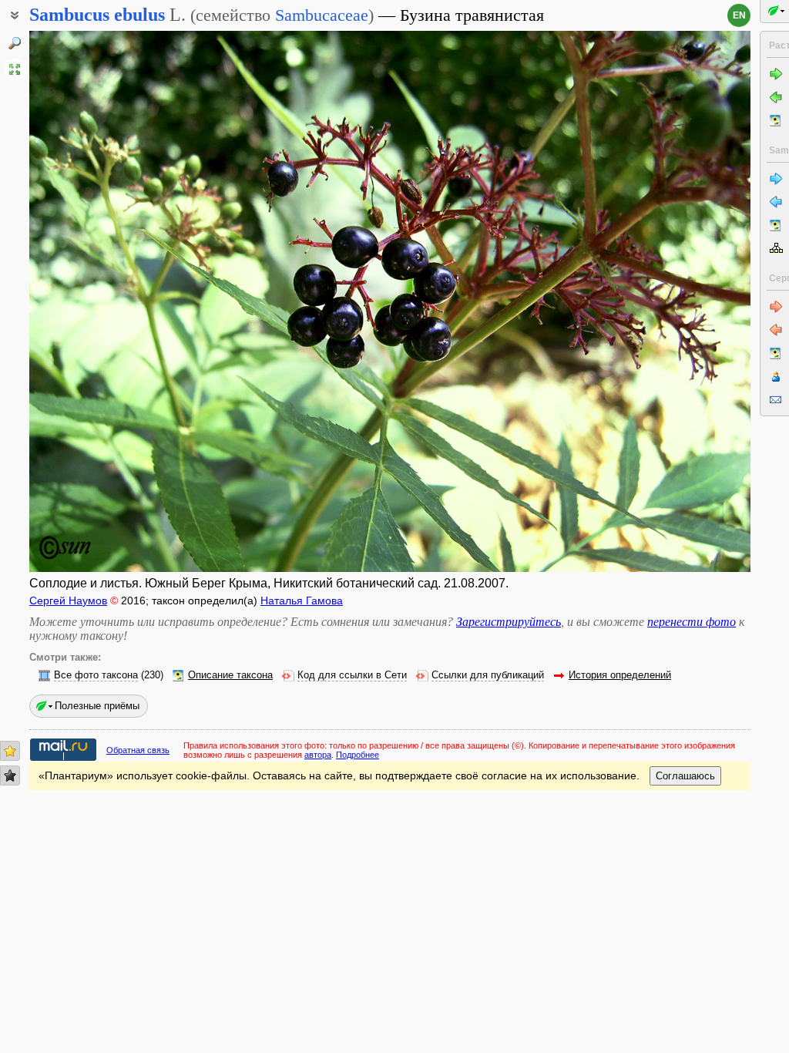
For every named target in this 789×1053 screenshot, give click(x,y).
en (739, 15)
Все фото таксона (96, 675)
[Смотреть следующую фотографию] (675, 301)
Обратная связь (138, 750)
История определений (620, 675)
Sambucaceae (321, 15)
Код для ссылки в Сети (352, 675)
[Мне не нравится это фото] (10, 775)
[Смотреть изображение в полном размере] (14, 69)
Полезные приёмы (97, 706)
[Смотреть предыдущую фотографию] (105, 301)
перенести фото (691, 621)
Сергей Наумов (68, 600)
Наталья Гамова (301, 600)
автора (317, 754)
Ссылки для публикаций (487, 675)
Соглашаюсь (685, 776)
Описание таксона (230, 675)
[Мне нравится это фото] (10, 751)
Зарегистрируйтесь (508, 621)
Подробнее (357, 754)
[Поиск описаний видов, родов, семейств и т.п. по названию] (14, 43)
